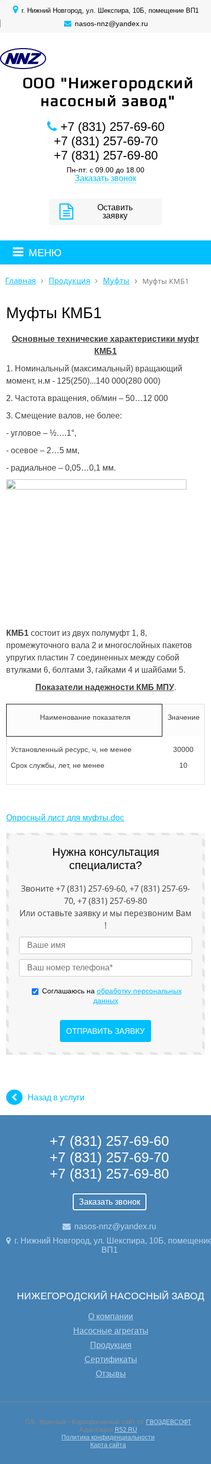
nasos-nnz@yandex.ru (111, 23)
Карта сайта (108, 1445)
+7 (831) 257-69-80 (106, 155)
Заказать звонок (105, 178)
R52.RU (126, 1430)
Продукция (69, 280)
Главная (20, 280)
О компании (110, 1316)
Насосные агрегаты (111, 1330)
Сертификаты (111, 1359)
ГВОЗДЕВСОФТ (168, 1422)
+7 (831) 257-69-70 (106, 141)
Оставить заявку (115, 211)
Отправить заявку (105, 1031)
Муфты (116, 280)
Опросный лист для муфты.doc (65, 817)
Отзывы (111, 1373)
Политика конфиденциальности (108, 1437)
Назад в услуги (56, 1097)
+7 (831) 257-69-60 (112, 127)
